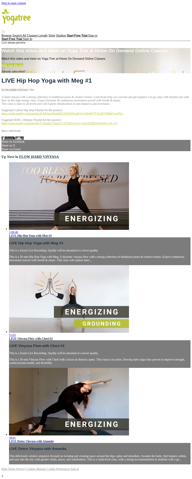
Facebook (8, 138)
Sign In (27, 39)
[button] (3, 32)
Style (51, 35)
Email (20, 138)
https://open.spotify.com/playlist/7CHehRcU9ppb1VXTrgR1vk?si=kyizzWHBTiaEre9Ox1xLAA (59, 123)
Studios (61, 35)
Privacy (21, 469)
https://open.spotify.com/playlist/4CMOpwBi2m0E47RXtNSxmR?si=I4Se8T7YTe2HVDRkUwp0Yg (62, 113)
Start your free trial (13, 65)
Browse (7, 35)
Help (5, 469)
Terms (12, 469)
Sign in (93, 35)
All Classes (30, 35)
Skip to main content (14, 3)
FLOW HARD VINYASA (15, 89)
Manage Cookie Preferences (53, 469)
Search (17, 35)
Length (43, 35)
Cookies (31, 469)
